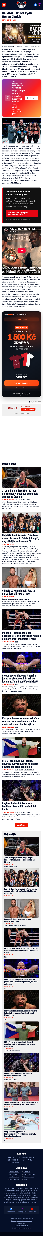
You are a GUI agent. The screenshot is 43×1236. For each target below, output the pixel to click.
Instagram (22, 1212)
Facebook (11, 1212)
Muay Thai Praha (29, 1174)
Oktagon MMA (25, 499)
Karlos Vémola (24, 599)
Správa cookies (21, 1223)
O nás (25, 1179)
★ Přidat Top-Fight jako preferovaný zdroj (18, 213)
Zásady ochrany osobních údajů (21, 1228)
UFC (16, 770)
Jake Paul (27, 1172)
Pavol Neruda (14, 1179)
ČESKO (17, 499)
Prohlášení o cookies (21, 1225)
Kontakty (32, 1212)
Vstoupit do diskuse (28, 409)
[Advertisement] (21, 439)
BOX (16, 642)
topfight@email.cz (14, 1162)
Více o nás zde (31, 1202)
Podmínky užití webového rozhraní (21, 1221)
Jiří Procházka (29, 770)
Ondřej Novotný (14, 1174)
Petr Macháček (29, 1177)
